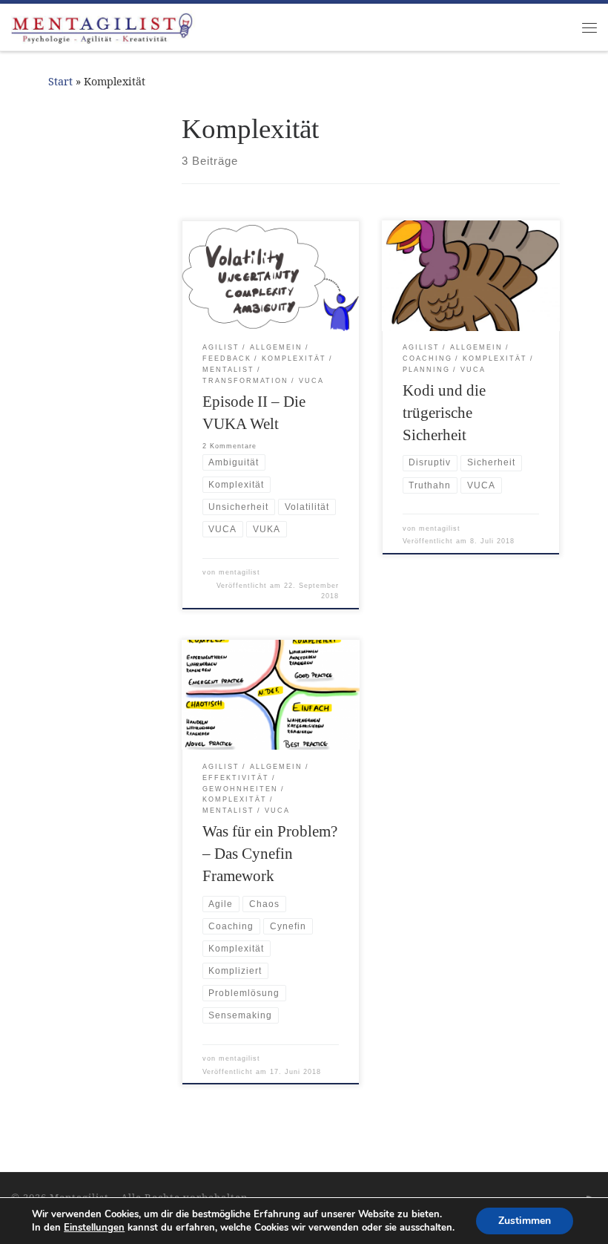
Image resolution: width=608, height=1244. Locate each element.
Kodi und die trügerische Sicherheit (444, 413)
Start (60, 81)
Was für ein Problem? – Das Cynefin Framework (269, 853)
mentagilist (239, 572)
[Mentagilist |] (103, 25)
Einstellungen (94, 1227)
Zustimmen (524, 1221)
